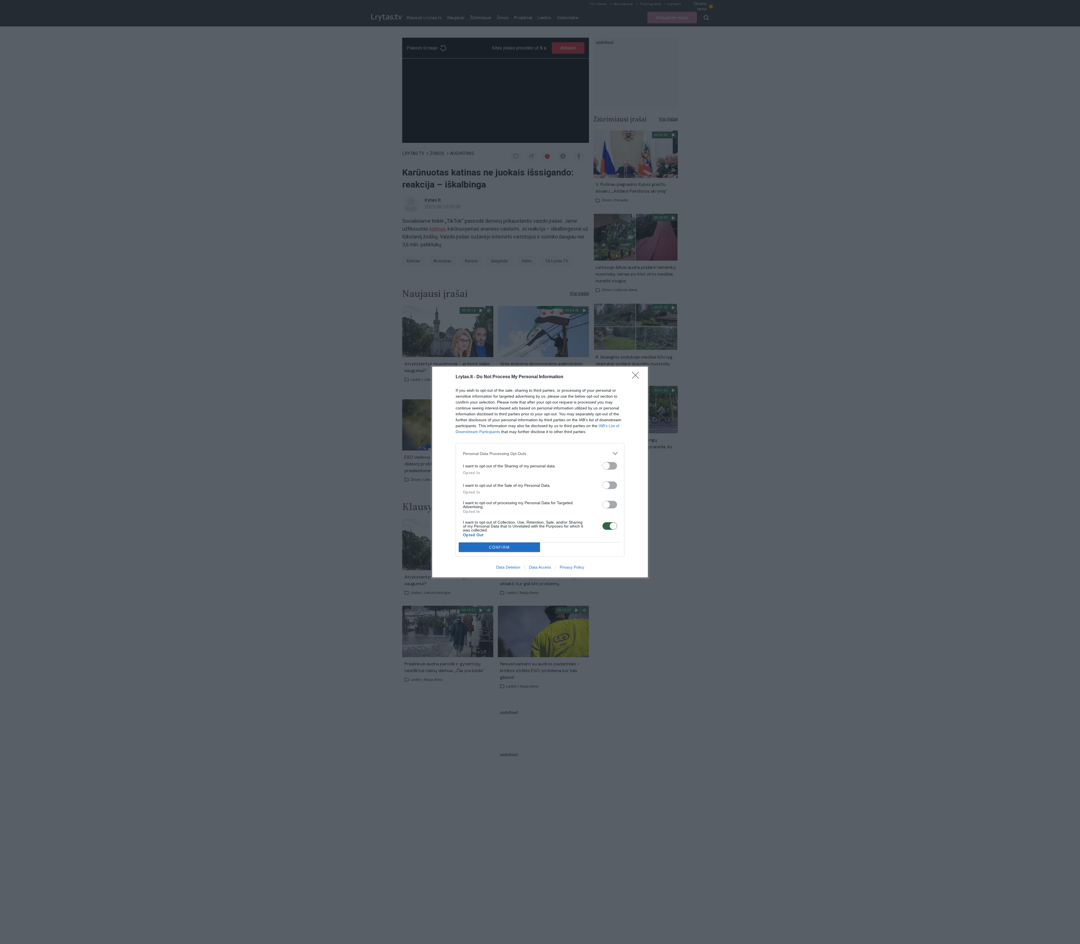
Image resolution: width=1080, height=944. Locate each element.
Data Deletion (508, 567)
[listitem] (540, 453)
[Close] (637, 377)
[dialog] (540, 472)
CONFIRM (499, 547)
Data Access (540, 567)
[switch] (609, 466)
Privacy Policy (572, 567)
